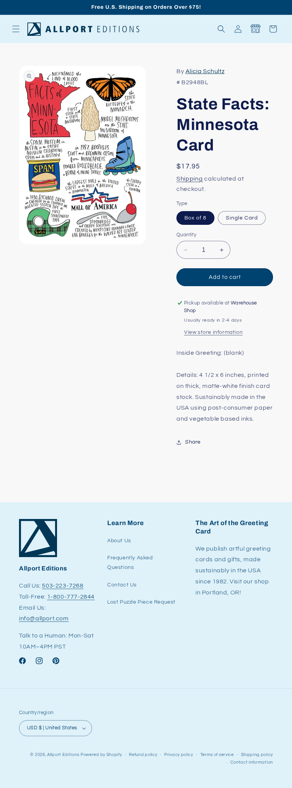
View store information (213, 332)
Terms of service (217, 755)
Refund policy (143, 755)
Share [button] (193, 442)
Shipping (189, 179)
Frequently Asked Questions (130, 562)
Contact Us (122, 585)
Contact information (251, 762)
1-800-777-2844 (71, 597)
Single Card (242, 218)
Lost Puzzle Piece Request (141, 602)
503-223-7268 (62, 586)
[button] (16, 29)
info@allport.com (44, 618)
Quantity (186, 234)
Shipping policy (257, 755)
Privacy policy (178, 755)
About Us (119, 540)
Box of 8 (195, 218)
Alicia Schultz (205, 71)
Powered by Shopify (101, 755)
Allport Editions (63, 755)
